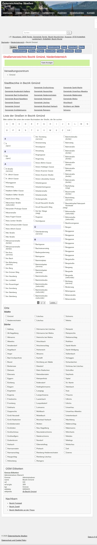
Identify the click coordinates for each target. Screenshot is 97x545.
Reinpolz (69, 329)
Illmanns (40, 354)
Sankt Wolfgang (72, 350)
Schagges (70, 358)
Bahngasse (40, 256)
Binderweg (69, 287)
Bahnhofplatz (41, 260)
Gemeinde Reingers (42, 110)
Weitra (68, 320)
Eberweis (11, 374)
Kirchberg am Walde (71, 106)
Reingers (40, 461)
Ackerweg (10, 187)
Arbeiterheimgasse (43, 187)
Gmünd (10, 316)
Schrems (66, 110)
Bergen (68, 227)
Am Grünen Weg (12, 272)
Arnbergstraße (41, 199)
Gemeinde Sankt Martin (72, 88)
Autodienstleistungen (27, 47)
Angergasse (40, 155)
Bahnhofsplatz (41, 264)
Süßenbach (70, 354)
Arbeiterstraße (41, 191)
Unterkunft (73, 47)
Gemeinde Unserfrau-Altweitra (75, 91)
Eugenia (10, 395)
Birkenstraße (70, 295)
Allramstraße (11, 213)
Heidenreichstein (14, 320)
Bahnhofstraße (41, 276)
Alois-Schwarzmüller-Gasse (17, 225)
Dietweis (10, 370)
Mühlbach (40, 411)
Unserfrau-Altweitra (73, 411)
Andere (78, 51)
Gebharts (11, 407)
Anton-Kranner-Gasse (44, 171)
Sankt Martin (71, 346)
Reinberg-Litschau (44, 457)
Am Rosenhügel (12, 284)
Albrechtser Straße (13, 203)
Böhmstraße (70, 211)
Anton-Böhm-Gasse (43, 163)
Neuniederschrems (44, 432)
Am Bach (9, 258)
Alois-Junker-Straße (14, 221)
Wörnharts (70, 432)
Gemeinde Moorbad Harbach (45, 106)
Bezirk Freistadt (15, 503)
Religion (40, 51)
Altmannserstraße (13, 241)
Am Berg (9, 268)
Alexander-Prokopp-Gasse (16, 209)
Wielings (69, 440)
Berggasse (69, 231)
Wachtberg (70, 420)
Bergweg (68, 267)
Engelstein (11, 391)
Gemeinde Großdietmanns (15, 110)
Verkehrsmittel (53, 47)
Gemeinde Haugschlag (43, 91)
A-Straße (9, 169)
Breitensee (11, 366)
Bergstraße (69, 259)
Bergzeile (69, 271)
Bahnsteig (69, 143)
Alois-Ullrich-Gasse (13, 229)
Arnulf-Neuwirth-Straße (45, 203)
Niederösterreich (17, 42)
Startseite (7, 13)
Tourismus (42, 47)
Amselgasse (40, 147)
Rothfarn (69, 341)
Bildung (32, 51)
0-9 (68, 130)
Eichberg (11, 383)
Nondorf (40, 440)
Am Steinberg (11, 292)
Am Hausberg (11, 276)
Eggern (8, 88)
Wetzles (69, 436)
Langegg (40, 391)
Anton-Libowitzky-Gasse (45, 179)
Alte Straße (10, 233)
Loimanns (40, 407)
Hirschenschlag (43, 346)
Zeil (67, 449)
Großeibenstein (13, 424)
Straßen (13, 47)
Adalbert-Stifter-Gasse (15, 191)
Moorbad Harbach (44, 420)
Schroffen (70, 370)
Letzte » (53, 303)
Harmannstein (13, 449)
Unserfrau (70, 407)
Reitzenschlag (71, 337)
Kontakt (91, 13)
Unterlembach (71, 415)
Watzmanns (70, 428)
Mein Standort (32, 13)
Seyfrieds (69, 374)
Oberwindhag (42, 444)
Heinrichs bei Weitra (45, 337)
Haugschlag (12, 457)
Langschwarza (42, 395)
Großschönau (12, 432)
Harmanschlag (13, 453)
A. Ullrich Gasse (12, 175)
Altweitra (10, 341)
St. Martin (70, 383)
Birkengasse (70, 291)
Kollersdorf (41, 383)
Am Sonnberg (11, 288)
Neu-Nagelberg (43, 428)
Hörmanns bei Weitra (45, 333)
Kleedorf (40, 366)
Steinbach (70, 387)
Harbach (10, 444)
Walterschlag (71, 424)
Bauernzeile (70, 192)
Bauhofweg (69, 198)
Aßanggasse (11, 183)
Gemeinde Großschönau (44, 88)
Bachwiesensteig (42, 248)
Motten (39, 424)
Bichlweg (68, 281)
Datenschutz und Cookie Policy (14, 540)
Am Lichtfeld (11, 280)
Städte (18, 13)
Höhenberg (11, 461)
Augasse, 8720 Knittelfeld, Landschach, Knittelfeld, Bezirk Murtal (59, 38)
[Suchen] (69, 33)
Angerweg (40, 159)
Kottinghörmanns (43, 387)
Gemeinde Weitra (70, 99)
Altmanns (11, 337)
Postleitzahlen (77, 13)
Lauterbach (41, 399)
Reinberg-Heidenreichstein (47, 453)
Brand (9, 362)
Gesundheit (50, 51)
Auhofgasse (40, 221)
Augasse (39, 217)
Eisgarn (10, 387)
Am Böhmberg (11, 262)
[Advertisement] (47, 24)
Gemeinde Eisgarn (12, 102)
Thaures (69, 395)
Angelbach (11, 350)
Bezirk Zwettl (14, 507)
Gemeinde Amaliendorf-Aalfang (17, 91)
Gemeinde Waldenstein (72, 95)
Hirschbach (67, 102)
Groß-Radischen (14, 420)
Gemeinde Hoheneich (43, 99)
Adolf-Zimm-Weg (12, 199)
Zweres (69, 453)
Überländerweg (42, 232)
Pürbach (40, 449)
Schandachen (71, 362)
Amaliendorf (12, 346)
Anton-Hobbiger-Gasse (45, 167)
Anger (9, 354)
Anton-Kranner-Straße (44, 175)
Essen (64, 47)
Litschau (40, 316)
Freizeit (60, 51)
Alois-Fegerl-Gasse (13, 217)
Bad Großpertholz (14, 358)
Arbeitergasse (41, 183)
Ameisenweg (41, 143)
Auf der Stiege (41, 211)
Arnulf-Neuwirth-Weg (44, 207)
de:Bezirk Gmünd (30, 491)
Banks (81, 47)
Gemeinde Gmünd (12, 106)
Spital (68, 378)
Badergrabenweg (42, 252)
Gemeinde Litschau (42, 102)
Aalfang (10, 329)
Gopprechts (12, 411)
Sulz (67, 391)
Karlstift (40, 358)
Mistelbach (41, 415)
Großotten (11, 428)
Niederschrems (43, 436)
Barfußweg (69, 186)
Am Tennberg (41, 137)
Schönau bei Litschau (74, 366)
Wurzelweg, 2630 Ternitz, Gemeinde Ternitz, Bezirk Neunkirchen (38, 37)
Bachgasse (40, 244)
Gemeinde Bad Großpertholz (16, 95)
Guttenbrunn (12, 440)
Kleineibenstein (43, 374)
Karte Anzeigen (47, 63)
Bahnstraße (70, 147)
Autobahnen (48, 13)
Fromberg (11, 403)
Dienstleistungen (19, 51)
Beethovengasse (72, 223)
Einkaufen (69, 51)
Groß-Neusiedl (13, 415)
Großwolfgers (12, 436)
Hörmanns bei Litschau (46, 329)
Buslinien (62, 13)
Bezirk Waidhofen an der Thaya (21, 510)
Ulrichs (68, 403)
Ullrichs (69, 399)
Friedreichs (11, 399)
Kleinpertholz (42, 378)
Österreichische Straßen (17, 536)
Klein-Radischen (43, 370)
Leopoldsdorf (42, 403)
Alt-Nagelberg (12, 333)
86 (7, 156)
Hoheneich (41, 350)
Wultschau (70, 444)
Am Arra (9, 252)
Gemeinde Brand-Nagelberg (16, 99)
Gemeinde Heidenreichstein (45, 95)
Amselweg (40, 151)
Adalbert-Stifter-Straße (15, 195)
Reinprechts (71, 333)
